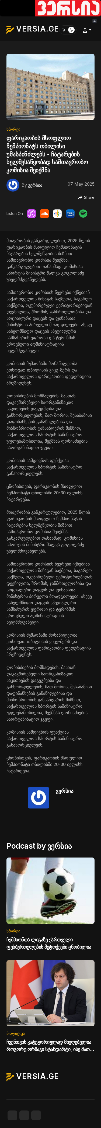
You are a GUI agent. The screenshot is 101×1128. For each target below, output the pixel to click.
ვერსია (65, 791)
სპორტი (13, 129)
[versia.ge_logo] (50, 8)
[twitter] (24, 1115)
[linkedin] (36, 1115)
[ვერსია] (12, 184)
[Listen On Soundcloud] (44, 213)
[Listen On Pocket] (70, 213)
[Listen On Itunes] (31, 213)
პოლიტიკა (15, 1033)
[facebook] (12, 1115)
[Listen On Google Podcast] (57, 213)
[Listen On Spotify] (83, 213)
